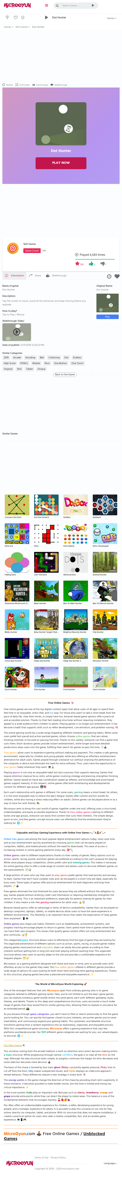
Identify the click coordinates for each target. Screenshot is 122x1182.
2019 (6, 357)
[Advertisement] (61, 56)
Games (111, 18)
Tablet (29, 369)
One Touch (77, 363)
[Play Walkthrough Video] (17, 331)
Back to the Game (65, 374)
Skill (19, 369)
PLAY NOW (61, 163)
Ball (42, 357)
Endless (77, 357)
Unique (41, 369)
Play (107, 317)
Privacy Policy (58, 1158)
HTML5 (24, 363)
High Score (10, 363)
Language (109, 1163)
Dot (66, 357)
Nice (47, 363)
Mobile (36, 363)
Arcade (17, 357)
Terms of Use (41, 1158)
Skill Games (29, 244)
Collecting (54, 357)
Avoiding (30, 357)
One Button (60, 363)
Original (8, 369)
